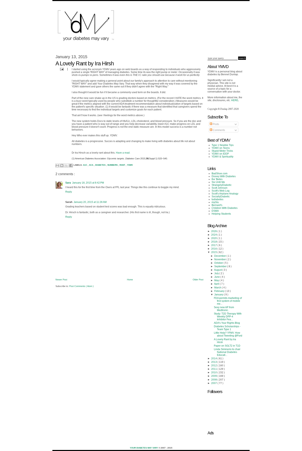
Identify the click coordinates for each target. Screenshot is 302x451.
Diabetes (100, 165)
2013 (214, 362)
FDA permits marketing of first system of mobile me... (228, 301)
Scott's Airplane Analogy (225, 193)
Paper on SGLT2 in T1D (227, 345)
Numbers (112, 165)
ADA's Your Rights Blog (227, 322)
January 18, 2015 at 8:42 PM (88, 182)
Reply (68, 191)
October (219, 262)
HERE (234, 100)
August (218, 269)
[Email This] (57, 165)
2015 (214, 252)
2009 (214, 376)
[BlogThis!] (62, 165)
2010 (214, 372)
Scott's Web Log (220, 190)
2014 (214, 358)
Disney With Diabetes (224, 176)
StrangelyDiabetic (222, 185)
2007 (214, 383)
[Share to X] (66, 165)
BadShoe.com (219, 173)
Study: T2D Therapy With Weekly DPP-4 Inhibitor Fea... (228, 316)
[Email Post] (61, 69)
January (219, 294)
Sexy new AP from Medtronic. (224, 309)
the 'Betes (217, 179)
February (219, 291)
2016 (214, 248)
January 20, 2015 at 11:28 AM (90, 202)
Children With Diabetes (224, 208)
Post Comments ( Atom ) (81, 286)
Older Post (198, 279)
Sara (68, 182)
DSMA (215, 210)
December (220, 255)
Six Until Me (218, 182)
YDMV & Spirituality (222, 156)
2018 (214, 241)
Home (130, 279)
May (217, 280)
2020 (214, 238)
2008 (214, 379)
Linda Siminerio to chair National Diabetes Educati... (227, 352)
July (216, 273)
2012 (214, 365)
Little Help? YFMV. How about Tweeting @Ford (228, 334)
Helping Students (221, 213)
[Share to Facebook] (71, 165)
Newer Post (61, 279)
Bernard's (217, 205)
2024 (214, 234)
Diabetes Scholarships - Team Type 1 (227, 328)
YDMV (130, 165)
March (218, 287)
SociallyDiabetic (221, 196)
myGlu (215, 202)
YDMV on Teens (221, 148)
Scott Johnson (219, 187)
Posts (215, 124)
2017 (214, 245)
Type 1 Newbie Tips (223, 145)
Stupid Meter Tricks (222, 150)
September (220, 266)
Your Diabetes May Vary (144, 448)
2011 (214, 369)
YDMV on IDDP (220, 153)
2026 (214, 231)
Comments (218, 130)
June (217, 276)
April (217, 283)
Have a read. (123, 152)
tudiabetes (217, 199)
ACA (91, 165)
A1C (85, 165)
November (220, 259)
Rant (123, 165)
